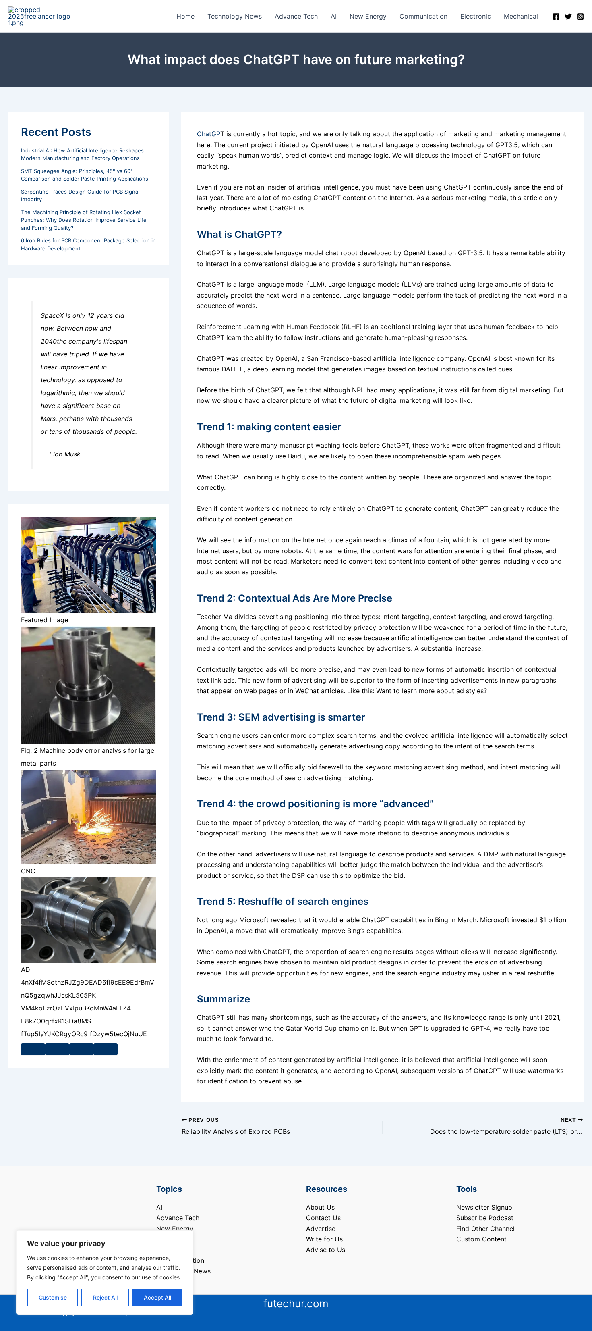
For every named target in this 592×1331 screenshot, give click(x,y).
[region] (104, 1272)
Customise (53, 1297)
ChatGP (208, 134)
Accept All (157, 1297)
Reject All (105, 1297)
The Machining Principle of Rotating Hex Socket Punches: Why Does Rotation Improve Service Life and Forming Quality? (84, 220)
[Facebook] (556, 16)
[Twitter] (568, 16)
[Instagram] (580, 16)
